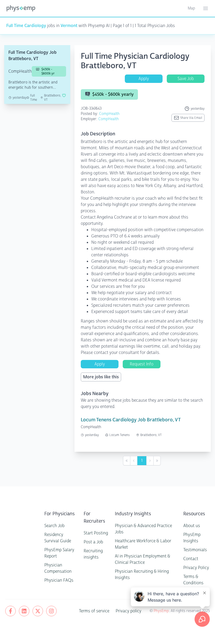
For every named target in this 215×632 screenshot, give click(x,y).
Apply (143, 78)
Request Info (141, 364)
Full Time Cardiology (26, 25)
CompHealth (109, 113)
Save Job (186, 78)
